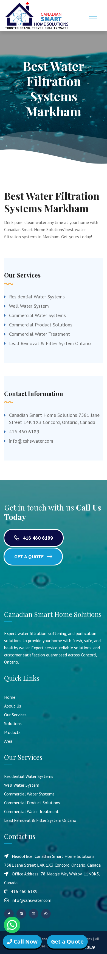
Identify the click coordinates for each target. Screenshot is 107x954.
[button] (12, 925)
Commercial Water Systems (37, 315)
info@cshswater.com (31, 441)
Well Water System (29, 306)
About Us (12, 706)
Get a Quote (29, 556)
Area (8, 741)
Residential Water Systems (37, 296)
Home (9, 697)
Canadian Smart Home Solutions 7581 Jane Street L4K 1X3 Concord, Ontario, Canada (54, 418)
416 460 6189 (24, 431)
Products (12, 732)
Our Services (15, 714)
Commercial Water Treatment (39, 334)
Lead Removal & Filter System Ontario (50, 343)
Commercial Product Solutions (40, 324)
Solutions (13, 723)
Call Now (25, 941)
